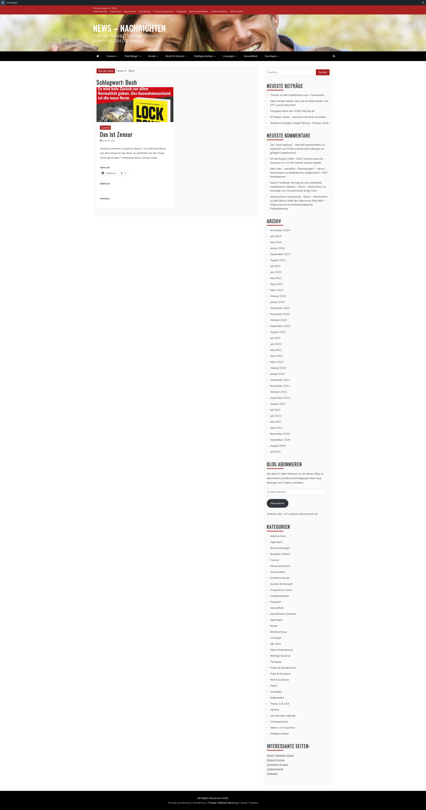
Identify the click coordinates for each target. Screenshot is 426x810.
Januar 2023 (277, 302)
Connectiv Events (277, 764)
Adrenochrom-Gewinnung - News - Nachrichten (298, 196)
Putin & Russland (280, 673)
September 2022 (280, 326)
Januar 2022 (277, 373)
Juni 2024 (276, 236)
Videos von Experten (282, 727)
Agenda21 (276, 542)
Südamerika (277, 697)
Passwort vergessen (163, 11)
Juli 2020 (275, 451)
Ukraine (274, 709)
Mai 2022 (276, 350)
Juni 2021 (276, 415)
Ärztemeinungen (280, 548)
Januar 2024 (277, 248)
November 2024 (280, 230)
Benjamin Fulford (280, 554)
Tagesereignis (275, 769)
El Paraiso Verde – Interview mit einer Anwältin (298, 117)
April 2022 (276, 356)
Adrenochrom (278, 536)
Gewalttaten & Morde (283, 613)
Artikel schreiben (219, 11)
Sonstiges (271, 56)
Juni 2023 (276, 272)
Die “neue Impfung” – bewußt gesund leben (295, 144)
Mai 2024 (276, 242)
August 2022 (278, 332)
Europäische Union (281, 589)
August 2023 (278, 260)
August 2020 (278, 445)
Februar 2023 (278, 296)
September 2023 (280, 254)
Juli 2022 (275, 338)
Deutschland (277, 572)
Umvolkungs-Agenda (282, 715)
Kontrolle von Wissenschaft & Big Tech (293, 190)
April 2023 (276, 284)
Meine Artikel (236, 11)
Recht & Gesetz (174, 56)
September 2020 (280, 439)
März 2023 (277, 290)
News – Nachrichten (129, 28)
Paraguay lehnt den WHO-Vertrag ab (292, 111)
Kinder (152, 56)
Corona (110, 56)
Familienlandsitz (279, 595)
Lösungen (228, 56)
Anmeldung (144, 11)
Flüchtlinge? (132, 56)
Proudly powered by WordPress (187, 802)
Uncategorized (279, 721)
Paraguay (276, 661)
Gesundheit (250, 56)
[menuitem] (3, 2)
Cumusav (272, 773)
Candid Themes (248, 802)
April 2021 (276, 427)
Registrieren (130, 11)
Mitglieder (181, 11)
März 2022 (277, 362)
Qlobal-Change (276, 760)
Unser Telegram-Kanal (280, 755)
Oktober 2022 (278, 320)
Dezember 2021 (280, 379)
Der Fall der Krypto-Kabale (305, 162)
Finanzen (275, 601)
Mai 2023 (276, 278)
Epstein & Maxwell (281, 584)
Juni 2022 (276, 344)
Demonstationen (280, 566)
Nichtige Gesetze (280, 655)
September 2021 (280, 397)
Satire (273, 685)
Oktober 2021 (278, 391)
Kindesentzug (278, 631)
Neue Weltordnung (281, 649)
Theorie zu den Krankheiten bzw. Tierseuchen (297, 95)
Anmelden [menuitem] (12, 2)
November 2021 (280, 385)
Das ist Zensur (116, 134)
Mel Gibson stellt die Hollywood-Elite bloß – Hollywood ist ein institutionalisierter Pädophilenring (297, 204)
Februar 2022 (278, 367)
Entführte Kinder (280, 578)
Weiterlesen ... (105, 198)
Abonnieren (277, 503)
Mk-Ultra (275, 643)
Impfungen (276, 619)
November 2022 (280, 314)
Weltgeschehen (203, 56)
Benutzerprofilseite (198, 11)
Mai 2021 (276, 421)
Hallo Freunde (100, 11)
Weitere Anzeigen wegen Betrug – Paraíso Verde (299, 123)
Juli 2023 (275, 266)
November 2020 (280, 433)
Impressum (115, 11)
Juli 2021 (275, 409)
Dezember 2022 (280, 308)
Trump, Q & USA (280, 703)
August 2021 (278, 403)
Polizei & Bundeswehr (283, 667)
